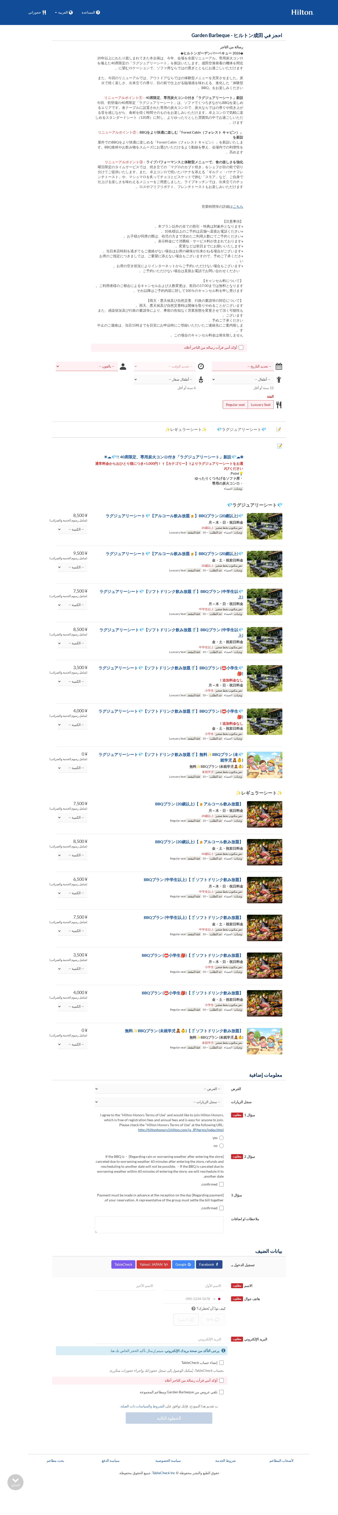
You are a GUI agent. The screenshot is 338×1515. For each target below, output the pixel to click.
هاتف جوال (246, 1299)
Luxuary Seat (260, 404)
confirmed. (209, 1184)
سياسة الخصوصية (168, 1460)
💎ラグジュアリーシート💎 (241, 429)
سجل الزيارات (241, 1102)
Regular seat (235, 404)
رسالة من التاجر (231, 47)
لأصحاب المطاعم (281, 1460)
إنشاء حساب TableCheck (199, 1362)
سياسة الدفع (111, 1460)
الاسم (242, 1285)
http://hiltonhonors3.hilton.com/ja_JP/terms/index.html (181, 1130)
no (215, 1145)
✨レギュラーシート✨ (186, 429)
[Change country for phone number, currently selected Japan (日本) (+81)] (217, 1298)
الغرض (236, 1089)
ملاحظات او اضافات (245, 1219)
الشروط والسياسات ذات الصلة (143, 1406)
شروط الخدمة (225, 1460)
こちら (238, 206)
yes (215, 1138)
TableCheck (123, 1264)
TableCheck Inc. (163, 1473)
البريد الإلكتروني (250, 1339)
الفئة (270, 396)
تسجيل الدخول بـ (243, 1265)
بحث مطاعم (55, 1460)
